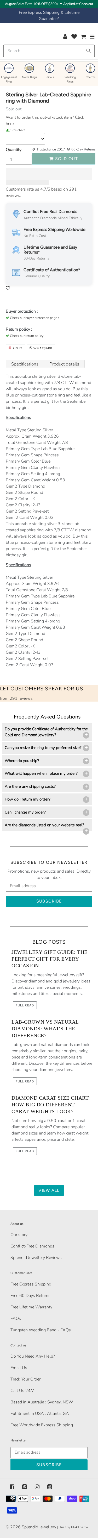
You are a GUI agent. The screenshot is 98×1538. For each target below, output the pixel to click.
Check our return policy (27, 335)
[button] (49, 174)
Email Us (18, 1368)
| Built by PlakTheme (72, 1527)
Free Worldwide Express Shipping (41, 1425)
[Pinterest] (24, 1487)
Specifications (24, 364)
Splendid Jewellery (39, 1527)
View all (48, 1190)
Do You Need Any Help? (32, 1356)
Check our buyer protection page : (34, 318)
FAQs (15, 1318)
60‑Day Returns (83, 149)
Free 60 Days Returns (30, 1296)
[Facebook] (12, 1487)
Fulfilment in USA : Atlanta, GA (39, 1413)
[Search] (88, 50)
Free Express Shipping (30, 1284)
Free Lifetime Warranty (31, 1307)
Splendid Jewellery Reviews (36, 1257)
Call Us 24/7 (22, 1391)
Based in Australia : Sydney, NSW (41, 1402)
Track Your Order (25, 1379)
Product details (64, 364)
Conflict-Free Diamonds (32, 1246)
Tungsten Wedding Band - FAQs (40, 1330)
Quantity (13, 150)
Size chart (17, 130)
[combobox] (49, 51)
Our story (18, 1235)
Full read (25, 1005)
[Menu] (92, 36)
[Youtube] (49, 1487)
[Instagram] (37, 1487)
